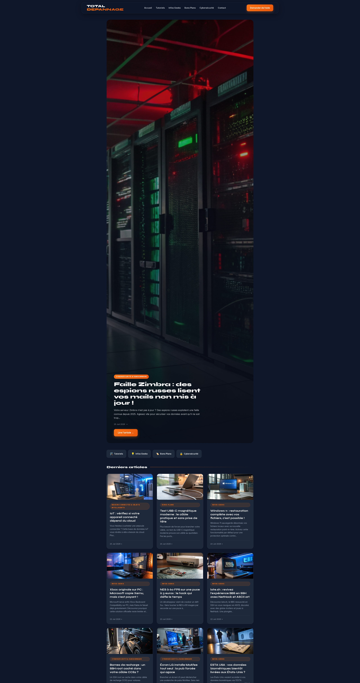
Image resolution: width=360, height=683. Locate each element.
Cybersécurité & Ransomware (131, 377)
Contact (222, 8)
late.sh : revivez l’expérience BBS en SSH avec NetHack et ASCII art (230, 593)
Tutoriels (160, 8)
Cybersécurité (207, 8)
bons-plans (168, 505)
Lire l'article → (126, 432)
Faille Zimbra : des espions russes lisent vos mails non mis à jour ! (157, 393)
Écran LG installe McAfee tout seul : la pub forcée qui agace (179, 668)
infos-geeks (218, 505)
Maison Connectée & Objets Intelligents (126, 506)
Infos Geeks (175, 8)
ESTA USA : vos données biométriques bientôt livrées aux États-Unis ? (228, 668)
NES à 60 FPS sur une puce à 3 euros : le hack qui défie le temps (180, 593)
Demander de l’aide (260, 8)
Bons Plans (190, 8)
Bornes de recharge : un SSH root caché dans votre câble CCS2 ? (127, 668)
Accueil (148, 8)
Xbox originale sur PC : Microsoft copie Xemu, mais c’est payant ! (127, 593)
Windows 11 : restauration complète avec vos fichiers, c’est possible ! (229, 514)
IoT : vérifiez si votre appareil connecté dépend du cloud (125, 517)
